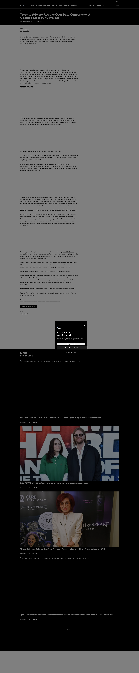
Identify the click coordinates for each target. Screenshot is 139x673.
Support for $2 (71, 344)
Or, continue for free (71, 352)
